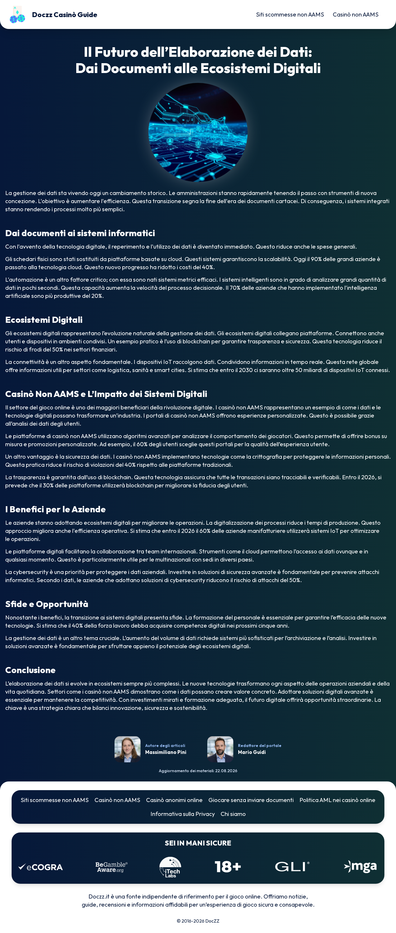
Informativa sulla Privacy (182, 813)
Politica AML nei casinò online (337, 799)
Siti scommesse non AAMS (290, 14)
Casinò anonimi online (174, 799)
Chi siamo (233, 813)
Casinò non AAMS (356, 14)
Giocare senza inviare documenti (251, 799)
